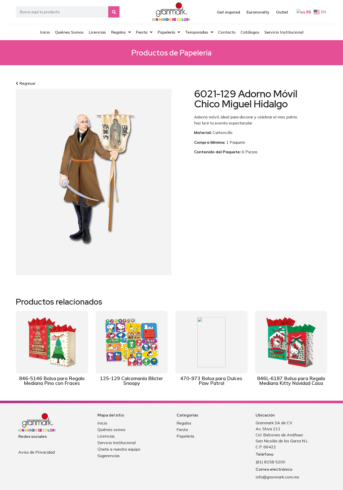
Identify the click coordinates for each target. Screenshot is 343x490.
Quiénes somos (111, 429)
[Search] (114, 12)
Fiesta (182, 429)
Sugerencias (108, 455)
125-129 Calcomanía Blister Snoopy (131, 380)
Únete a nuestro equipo (118, 449)
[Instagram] (29, 443)
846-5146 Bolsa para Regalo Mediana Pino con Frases (52, 380)
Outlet (282, 12)
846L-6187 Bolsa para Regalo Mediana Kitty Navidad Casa (291, 380)
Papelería (196, 53)
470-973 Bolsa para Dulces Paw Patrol (211, 380)
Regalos (184, 423)
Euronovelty (258, 12)
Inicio (102, 423)
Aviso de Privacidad (36, 452)
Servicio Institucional (116, 442)
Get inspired (228, 12)
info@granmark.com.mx (277, 476)
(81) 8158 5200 (270, 461)
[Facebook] (21, 443)
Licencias (106, 436)
